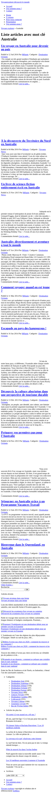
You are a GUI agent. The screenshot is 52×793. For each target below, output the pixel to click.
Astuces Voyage (17, 695)
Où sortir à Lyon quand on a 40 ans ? (21, 714)
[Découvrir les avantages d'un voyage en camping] (21, 611)
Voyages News (17, 692)
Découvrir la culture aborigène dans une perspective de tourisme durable (24, 393)
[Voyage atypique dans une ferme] (15, 598)
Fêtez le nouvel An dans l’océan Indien (21, 749)
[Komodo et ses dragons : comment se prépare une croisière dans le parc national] (26, 662)
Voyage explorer (7, 28)
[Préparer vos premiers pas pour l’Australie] (20, 469)
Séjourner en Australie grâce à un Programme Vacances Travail (23, 503)
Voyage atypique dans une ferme (14, 600)
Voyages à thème (18, 701)
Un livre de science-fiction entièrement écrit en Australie (20, 185)
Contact (9, 11)
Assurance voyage (18, 704)
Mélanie (25, 54)
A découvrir (16, 699)
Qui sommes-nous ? (14, 9)
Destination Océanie (19, 688)
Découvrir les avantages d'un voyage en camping (20, 613)
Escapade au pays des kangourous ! (23, 328)
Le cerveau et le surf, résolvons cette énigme (23, 739)
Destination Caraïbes (19, 697)
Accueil (9, 6)
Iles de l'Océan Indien (19, 706)
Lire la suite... (24, 84)
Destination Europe (19, 690)
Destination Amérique (20, 683)
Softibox (16, 791)
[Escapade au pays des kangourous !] (20, 361)
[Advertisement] (26, 111)
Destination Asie (17, 681)
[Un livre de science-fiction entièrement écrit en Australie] (20, 211)
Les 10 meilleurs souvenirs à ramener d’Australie (25, 760)
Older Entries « (7, 585)
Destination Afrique (19, 686)
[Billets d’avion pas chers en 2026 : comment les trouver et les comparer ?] (26, 644)
